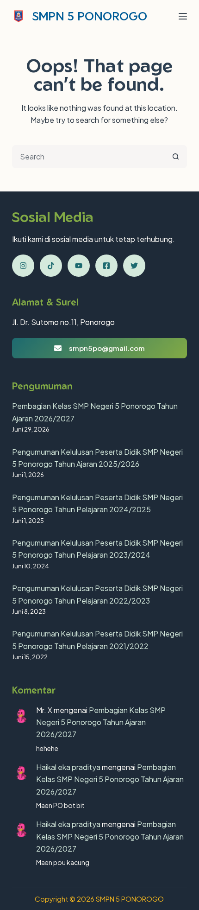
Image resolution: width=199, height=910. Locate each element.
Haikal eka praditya (68, 767)
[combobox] (89, 156)
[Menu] (183, 16)
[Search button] (175, 156)
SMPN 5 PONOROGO (89, 16)
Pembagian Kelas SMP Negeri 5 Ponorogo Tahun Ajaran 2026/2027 (101, 722)
